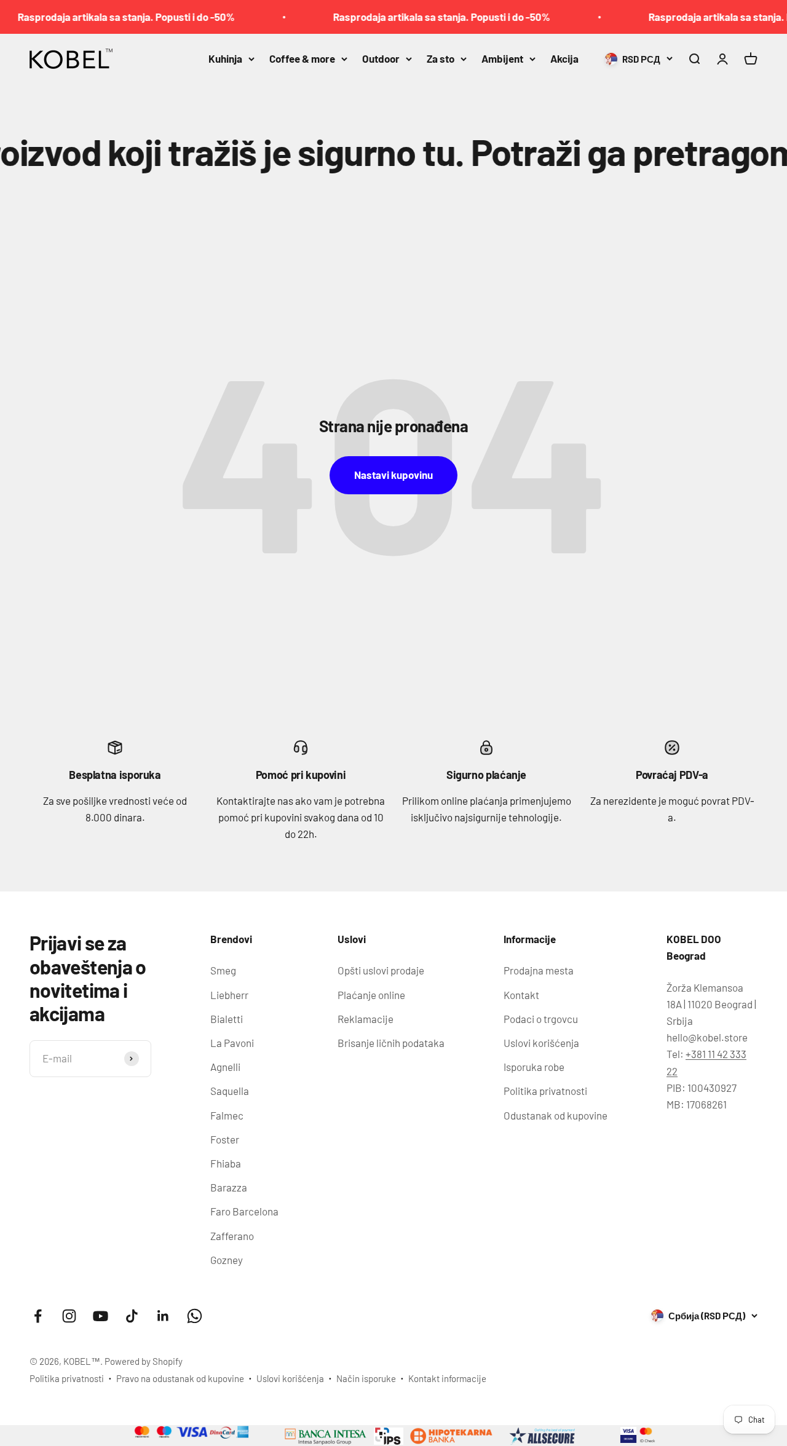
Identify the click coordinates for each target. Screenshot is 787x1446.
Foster (224, 1139)
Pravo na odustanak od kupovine (180, 1378)
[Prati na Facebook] (38, 1316)
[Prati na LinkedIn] (163, 1316)
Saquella (229, 1090)
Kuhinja (225, 58)
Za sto (440, 58)
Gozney (226, 1260)
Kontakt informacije (447, 1378)
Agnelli (225, 1067)
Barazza (228, 1187)
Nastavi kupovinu (393, 474)
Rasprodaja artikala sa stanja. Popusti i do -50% (421, 16)
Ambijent (502, 58)
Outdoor (381, 58)
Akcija (564, 58)
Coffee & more (302, 58)
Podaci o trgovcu (541, 1019)
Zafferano (232, 1236)
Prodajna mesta (539, 970)
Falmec (226, 1115)
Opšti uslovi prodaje (381, 970)
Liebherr (229, 995)
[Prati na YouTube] (100, 1316)
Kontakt (521, 995)
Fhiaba (225, 1163)
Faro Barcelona (244, 1211)
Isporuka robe (534, 1067)
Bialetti (226, 1019)
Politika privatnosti (545, 1090)
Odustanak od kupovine (555, 1115)
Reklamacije (366, 1019)
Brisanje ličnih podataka (391, 1043)
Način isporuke (366, 1378)
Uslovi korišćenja (541, 1043)
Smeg (223, 970)
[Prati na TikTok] (132, 1316)
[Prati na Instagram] (69, 1316)
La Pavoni (232, 1043)
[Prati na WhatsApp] (194, 1316)
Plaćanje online (371, 995)
